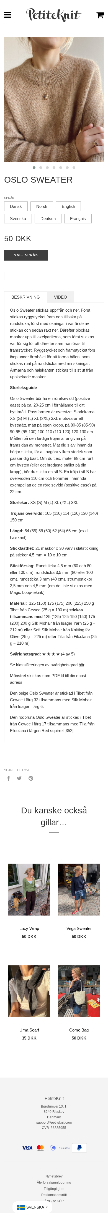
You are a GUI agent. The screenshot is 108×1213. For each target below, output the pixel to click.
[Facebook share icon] (8, 778)
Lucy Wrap (29, 928)
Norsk (41, 206)
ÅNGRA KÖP (54, 1201)
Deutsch (48, 218)
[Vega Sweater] (79, 889)
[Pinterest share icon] (31, 778)
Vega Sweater (79, 928)
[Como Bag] (79, 991)
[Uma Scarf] (29, 991)
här (81, 664)
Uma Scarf (29, 1030)
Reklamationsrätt (54, 1195)
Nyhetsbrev (54, 1176)
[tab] (25, 297)
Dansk (16, 206)
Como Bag (79, 1030)
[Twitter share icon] (19, 778)
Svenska (18, 218)
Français (78, 218)
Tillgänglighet (54, 1189)
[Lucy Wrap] (29, 889)
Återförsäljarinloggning (54, 1182)
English (68, 206)
